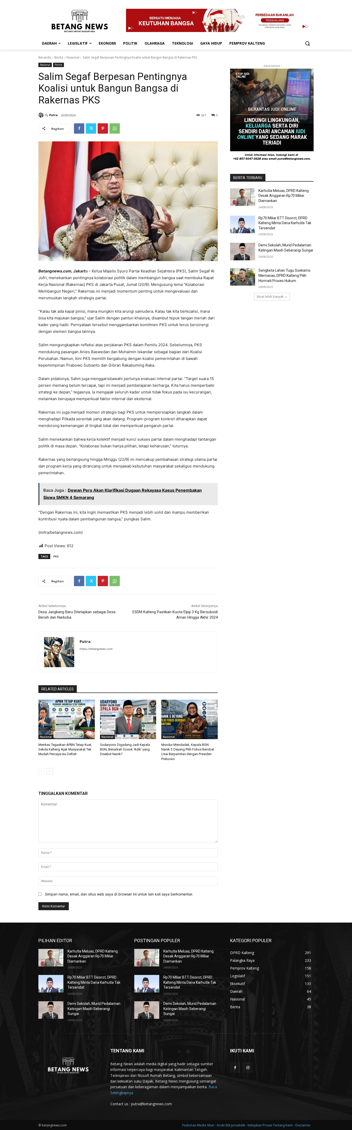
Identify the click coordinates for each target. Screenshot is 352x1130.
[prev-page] (41, 771)
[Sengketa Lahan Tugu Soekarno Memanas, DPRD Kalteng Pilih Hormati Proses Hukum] (242, 277)
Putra (53, 115)
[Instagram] (248, 1067)
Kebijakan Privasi (260, 1125)
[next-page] (50, 771)
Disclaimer (303, 1125)
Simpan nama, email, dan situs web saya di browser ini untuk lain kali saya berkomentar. (119, 894)
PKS (56, 556)
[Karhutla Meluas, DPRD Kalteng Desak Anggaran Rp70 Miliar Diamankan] (242, 197)
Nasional (72, 57)
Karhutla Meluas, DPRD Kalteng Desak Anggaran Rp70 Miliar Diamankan (283, 196)
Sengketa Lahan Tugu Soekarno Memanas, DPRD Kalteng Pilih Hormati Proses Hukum (284, 275)
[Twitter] (91, 128)
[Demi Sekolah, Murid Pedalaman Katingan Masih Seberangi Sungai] (242, 251)
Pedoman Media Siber (198, 1125)
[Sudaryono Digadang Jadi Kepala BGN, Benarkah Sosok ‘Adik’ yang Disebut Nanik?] (128, 719)
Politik (58, 65)
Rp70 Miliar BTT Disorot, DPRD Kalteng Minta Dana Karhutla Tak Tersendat (284, 223)
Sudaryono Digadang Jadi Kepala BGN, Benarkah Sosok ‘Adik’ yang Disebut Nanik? (125, 749)
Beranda (44, 57)
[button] (307, 43)
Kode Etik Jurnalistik (231, 1125)
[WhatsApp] (115, 128)
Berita (58, 57)
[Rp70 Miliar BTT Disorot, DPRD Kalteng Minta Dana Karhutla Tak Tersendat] (242, 224)
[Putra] (41, 115)
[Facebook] (79, 128)
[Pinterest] (103, 128)
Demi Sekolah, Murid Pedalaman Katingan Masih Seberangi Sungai (94, 1009)
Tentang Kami (283, 1125)
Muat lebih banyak (270, 296)
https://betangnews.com (96, 649)
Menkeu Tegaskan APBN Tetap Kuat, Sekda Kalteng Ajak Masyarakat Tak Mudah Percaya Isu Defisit (65, 749)
